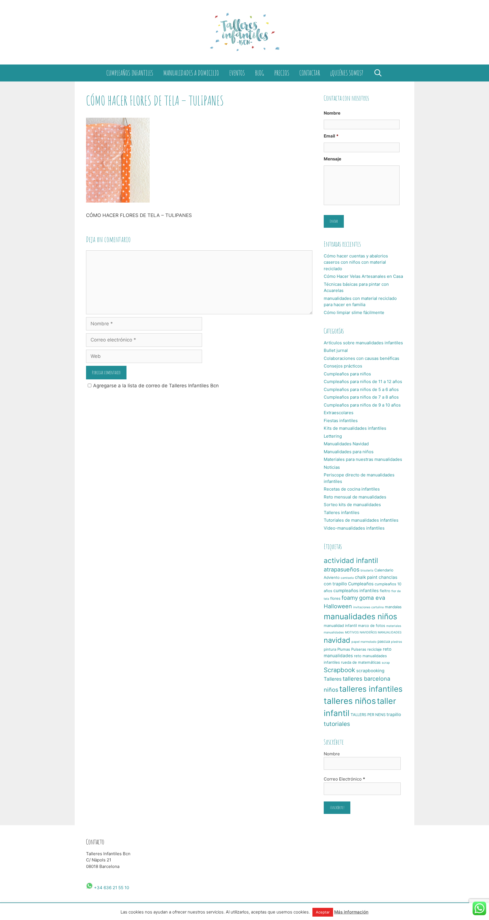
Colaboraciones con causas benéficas (361, 358)
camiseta (347, 578)
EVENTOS (237, 72)
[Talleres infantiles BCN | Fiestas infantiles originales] (244, 32)
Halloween (338, 606)
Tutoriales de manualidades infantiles (361, 520)
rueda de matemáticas (361, 662)
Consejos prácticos (343, 366)
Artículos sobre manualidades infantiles (363, 342)
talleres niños (350, 701)
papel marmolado (363, 642)
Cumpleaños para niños (347, 374)
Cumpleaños (361, 583)
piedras (396, 642)
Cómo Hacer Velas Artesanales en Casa (363, 276)
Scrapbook (339, 670)
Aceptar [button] (323, 912)
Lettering (333, 436)
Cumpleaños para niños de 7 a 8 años (361, 397)
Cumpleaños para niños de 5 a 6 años (361, 389)
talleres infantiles (370, 689)
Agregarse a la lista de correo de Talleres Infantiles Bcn (156, 385)
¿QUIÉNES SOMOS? (346, 72)
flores (335, 598)
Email (331, 136)
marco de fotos (371, 625)
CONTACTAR (309, 72)
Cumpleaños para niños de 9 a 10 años (362, 405)
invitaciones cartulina (368, 607)
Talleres (333, 679)
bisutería (367, 570)
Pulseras (358, 649)
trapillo (394, 714)
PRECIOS (281, 72)
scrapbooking (370, 670)
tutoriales (337, 723)
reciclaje (374, 649)
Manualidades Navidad (346, 443)
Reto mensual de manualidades (355, 497)
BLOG (259, 72)
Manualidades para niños (349, 451)
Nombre (332, 113)
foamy (350, 597)
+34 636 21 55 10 (111, 887)
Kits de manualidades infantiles (355, 428)
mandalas (393, 607)
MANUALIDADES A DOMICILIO (191, 72)
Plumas (343, 649)
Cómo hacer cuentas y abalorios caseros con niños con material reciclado (356, 262)
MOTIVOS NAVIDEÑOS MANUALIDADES (373, 632)
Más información (351, 912)
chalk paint (366, 577)
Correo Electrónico (344, 779)
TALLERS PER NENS (368, 714)
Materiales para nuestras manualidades (363, 459)
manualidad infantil (340, 625)
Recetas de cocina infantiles (352, 489)
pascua (384, 641)
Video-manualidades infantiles (354, 528)
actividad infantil (351, 560)
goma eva (372, 597)
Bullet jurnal (336, 350)
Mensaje (332, 159)
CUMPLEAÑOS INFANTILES (129, 72)
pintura (330, 649)
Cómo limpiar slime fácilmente (354, 312)
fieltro (385, 590)
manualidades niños (360, 616)
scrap (386, 663)
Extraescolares (338, 412)
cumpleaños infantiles (356, 590)
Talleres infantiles (341, 512)
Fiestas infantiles (341, 420)
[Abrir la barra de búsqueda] (377, 73)
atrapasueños (341, 569)
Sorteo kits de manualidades (352, 504)
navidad (337, 640)
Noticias (332, 467)
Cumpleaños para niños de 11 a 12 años (363, 381)
